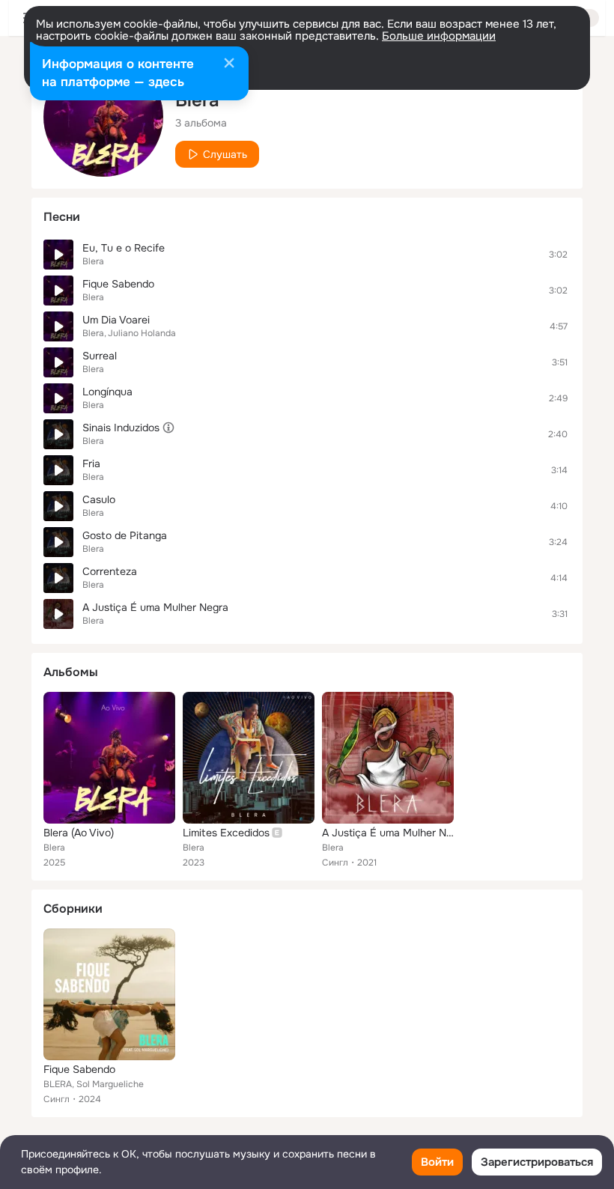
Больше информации (439, 35)
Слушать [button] (225, 154)
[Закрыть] (229, 64)
